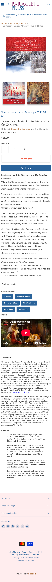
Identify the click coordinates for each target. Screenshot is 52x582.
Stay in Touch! (34, 552)
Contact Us (36, 555)
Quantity (5, 143)
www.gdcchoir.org (21, 392)
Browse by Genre (18, 23)
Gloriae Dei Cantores (20, 129)
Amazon (7, 296)
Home (4, 23)
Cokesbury (8, 309)
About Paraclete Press (17, 552)
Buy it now (26, 168)
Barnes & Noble (23, 296)
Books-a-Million (10, 303)
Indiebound (23, 309)
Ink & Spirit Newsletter (20, 555)
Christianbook (29, 303)
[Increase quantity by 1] (24, 149)
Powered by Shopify (26, 560)
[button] (26, 285)
